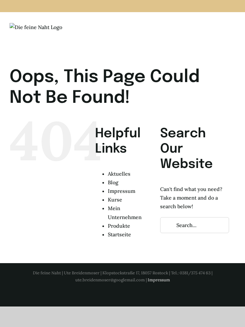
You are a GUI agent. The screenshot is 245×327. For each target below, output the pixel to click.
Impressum (121, 191)
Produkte (119, 226)
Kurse (115, 199)
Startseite (119, 234)
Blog (113, 182)
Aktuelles (119, 174)
